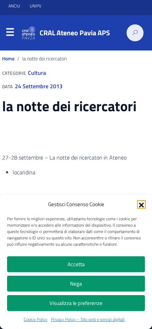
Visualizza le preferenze (76, 303)
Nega (76, 284)
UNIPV (35, 5)
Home (8, 58)
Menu (10, 33)
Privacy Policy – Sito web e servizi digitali (88, 319)
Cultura (37, 72)
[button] (141, 204)
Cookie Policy (35, 319)
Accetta (76, 264)
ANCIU (14, 5)
